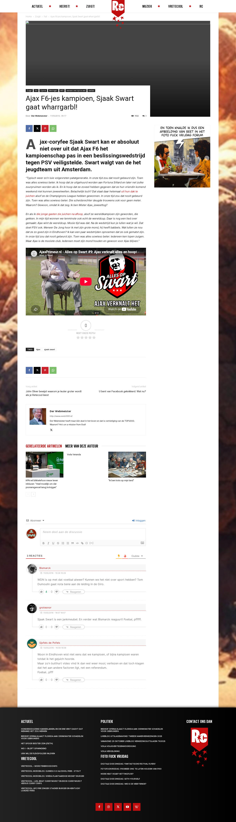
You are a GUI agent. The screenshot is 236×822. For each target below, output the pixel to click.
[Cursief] (48, 543)
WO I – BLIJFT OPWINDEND (33, 748)
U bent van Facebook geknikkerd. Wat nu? (122, 391)
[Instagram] (108, 807)
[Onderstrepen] (53, 543)
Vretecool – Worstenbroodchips (39, 766)
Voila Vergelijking (110, 751)
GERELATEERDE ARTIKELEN (44, 446)
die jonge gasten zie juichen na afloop (59, 214)
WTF (62, 90)
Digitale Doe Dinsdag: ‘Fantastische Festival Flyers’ (128, 764)
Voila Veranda (74, 454)
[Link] (82, 543)
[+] (91, 543)
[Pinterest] (45, 128)
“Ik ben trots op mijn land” (121, 480)
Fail (45, 16)
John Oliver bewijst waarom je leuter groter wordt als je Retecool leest (54, 393)
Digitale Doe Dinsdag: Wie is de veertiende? (123, 784)
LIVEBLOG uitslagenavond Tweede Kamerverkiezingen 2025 (131, 736)
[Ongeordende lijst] (67, 543)
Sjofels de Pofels (49, 642)
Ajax (38, 349)
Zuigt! (38, 16)
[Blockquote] (72, 543)
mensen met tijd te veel (76, 90)
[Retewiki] (136, 807)
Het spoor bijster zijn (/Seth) (37, 743)
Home (29, 16)
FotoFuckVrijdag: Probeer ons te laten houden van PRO (131, 769)
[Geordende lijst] (62, 543)
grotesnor (45, 607)
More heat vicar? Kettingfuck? (117, 774)
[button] (157, 158)
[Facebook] (29, 128)
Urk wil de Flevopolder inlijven (38, 753)
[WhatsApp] (53, 128)
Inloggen (140, 520)
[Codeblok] (77, 543)
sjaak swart (49, 349)
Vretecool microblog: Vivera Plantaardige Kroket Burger (52, 776)
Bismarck (45, 567)
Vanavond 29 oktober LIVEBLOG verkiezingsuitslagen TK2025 (133, 741)
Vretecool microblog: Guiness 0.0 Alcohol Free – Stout (51, 771)
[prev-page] (28, 494)
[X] (37, 128)
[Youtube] (127, 807)
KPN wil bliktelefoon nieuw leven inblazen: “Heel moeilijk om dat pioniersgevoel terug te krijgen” (42, 484)
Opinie (43, 90)
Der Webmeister (39, 115)
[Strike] (58, 543)
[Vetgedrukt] (43, 543)
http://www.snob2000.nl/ (61, 416)
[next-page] (33, 494)
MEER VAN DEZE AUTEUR (81, 446)
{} (87, 543)
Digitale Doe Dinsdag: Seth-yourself (120, 779)
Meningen (53, 90)
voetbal (91, 90)
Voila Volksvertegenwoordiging (118, 746)
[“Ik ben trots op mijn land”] (127, 465)
